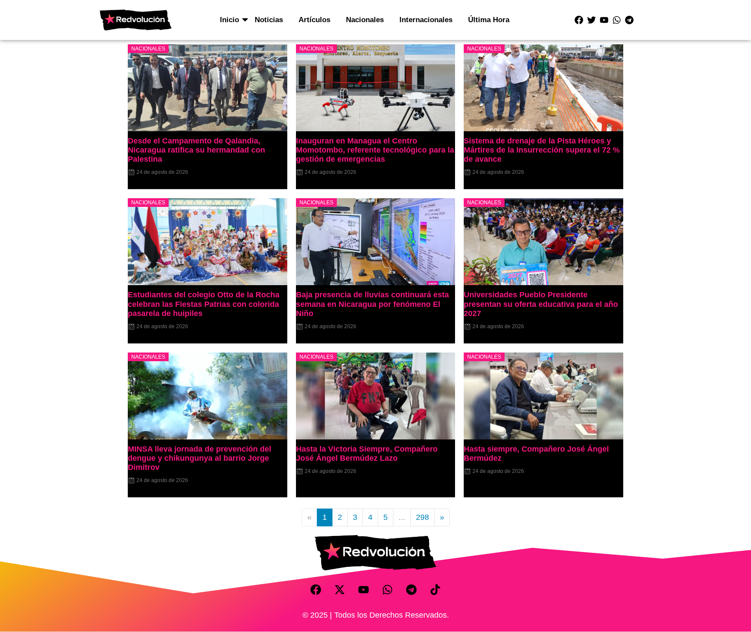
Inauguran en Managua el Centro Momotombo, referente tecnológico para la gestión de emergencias (375, 149)
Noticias (269, 20)
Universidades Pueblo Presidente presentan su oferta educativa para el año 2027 (541, 303)
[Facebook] (579, 20)
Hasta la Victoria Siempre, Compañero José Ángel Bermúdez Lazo (367, 453)
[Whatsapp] (616, 20)
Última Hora (488, 20)
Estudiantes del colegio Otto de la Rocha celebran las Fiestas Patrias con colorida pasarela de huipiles (203, 303)
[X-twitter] (340, 590)
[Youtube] (604, 20)
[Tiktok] (435, 590)
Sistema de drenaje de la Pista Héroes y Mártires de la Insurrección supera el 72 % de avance (542, 149)
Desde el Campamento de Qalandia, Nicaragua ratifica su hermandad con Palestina (196, 149)
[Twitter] (591, 20)
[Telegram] (629, 20)
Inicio (229, 20)
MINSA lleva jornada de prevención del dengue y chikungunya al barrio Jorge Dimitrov (199, 458)
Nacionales (365, 20)
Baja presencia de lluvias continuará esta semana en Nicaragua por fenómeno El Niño (372, 303)
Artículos (314, 20)
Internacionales (425, 20)
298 (422, 517)
